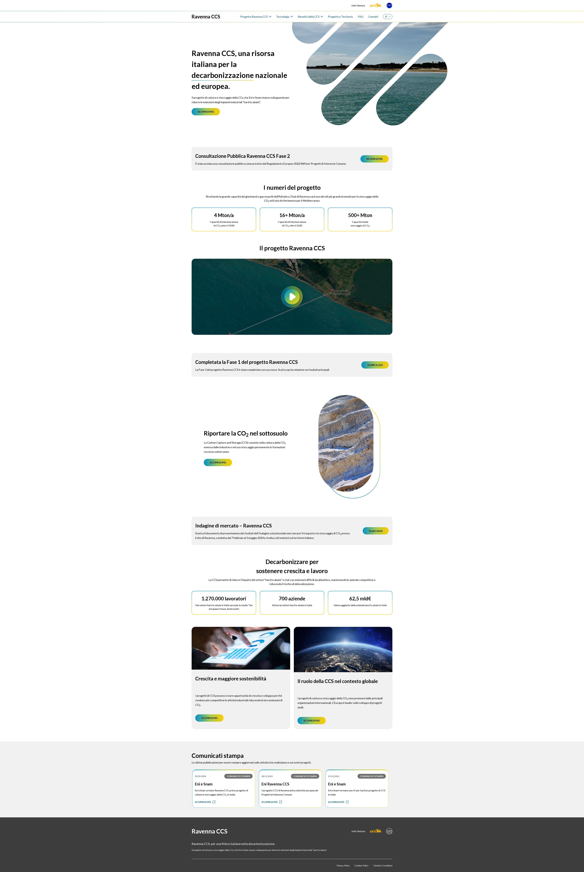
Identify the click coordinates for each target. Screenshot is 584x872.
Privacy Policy (343, 865)
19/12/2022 (333, 776)
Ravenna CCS (206, 16)
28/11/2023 (267, 776)
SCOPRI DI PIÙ (206, 111)
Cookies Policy (361, 865)
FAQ (360, 16)
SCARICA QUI (375, 364)
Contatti (373, 16)
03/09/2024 (200, 776)
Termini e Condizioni (382, 865)
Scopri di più (376, 530)
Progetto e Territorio (340, 16)
